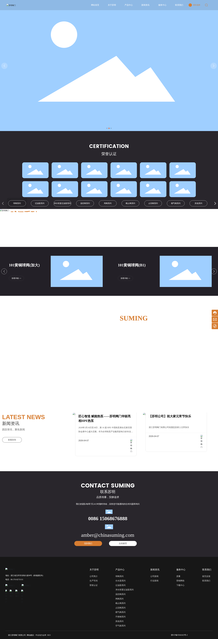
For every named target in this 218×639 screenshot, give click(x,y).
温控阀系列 (85, 203)
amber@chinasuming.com (107, 535)
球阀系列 (17, 203)
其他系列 (198, 203)
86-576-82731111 (17, 579)
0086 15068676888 (107, 518)
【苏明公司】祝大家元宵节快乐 (170, 416)
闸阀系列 (108, 203)
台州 (44, 635)
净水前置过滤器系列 (62, 203)
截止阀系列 (130, 203)
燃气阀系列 (176, 203)
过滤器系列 (39, 203)
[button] (106, 128)
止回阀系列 (153, 203)
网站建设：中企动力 (35, 635)
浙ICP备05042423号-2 (179, 635)
